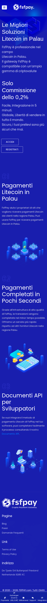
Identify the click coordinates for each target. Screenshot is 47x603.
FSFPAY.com (25, 590)
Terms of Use (9, 549)
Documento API (10, 433)
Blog (4, 523)
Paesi (5, 528)
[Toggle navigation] (4, 7)
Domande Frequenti (13, 532)
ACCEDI (10, 141)
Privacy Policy (9, 554)
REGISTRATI (12, 149)
